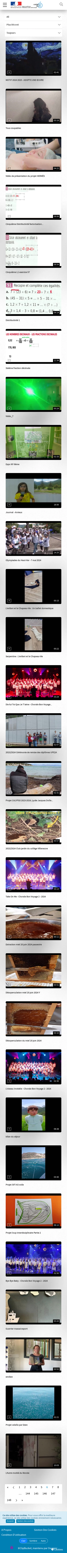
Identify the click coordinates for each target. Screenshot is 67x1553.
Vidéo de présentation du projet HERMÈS (25, 176)
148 (9, 1500)
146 (44, 1494)
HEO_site (13, 131)
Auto (43, 1540)
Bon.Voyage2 (15, 707)
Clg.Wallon (14, 947)
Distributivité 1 (13, 320)
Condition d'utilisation (13, 1535)
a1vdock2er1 (15, 611)
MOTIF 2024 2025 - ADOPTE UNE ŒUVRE (25, 80)
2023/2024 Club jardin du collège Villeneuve (27, 848)
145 (36, 1494)
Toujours (11, 33)
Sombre (33, 1540)
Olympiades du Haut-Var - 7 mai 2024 (23, 560)
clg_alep (13, 467)
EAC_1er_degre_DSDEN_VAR (23, 83)
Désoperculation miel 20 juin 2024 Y (23, 992)
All (8, 17)
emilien (9, 1376)
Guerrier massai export (17, 1328)
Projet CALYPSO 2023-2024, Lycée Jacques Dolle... (29, 800)
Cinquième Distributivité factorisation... (24, 224)
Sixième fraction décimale (18, 368)
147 (53, 1494)
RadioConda (15, 1332)
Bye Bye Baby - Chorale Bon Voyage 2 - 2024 (27, 1280)
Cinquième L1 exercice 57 (18, 272)
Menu (5, 5)
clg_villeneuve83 (17, 755)
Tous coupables (13, 128)
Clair (23, 1540)
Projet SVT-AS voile (15, 1184)
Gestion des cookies (25, 1521)
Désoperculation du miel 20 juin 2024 (23, 1040)
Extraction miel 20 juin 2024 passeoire (24, 944)
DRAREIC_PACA (16, 179)
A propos (6, 1530)
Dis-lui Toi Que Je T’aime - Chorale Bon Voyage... (29, 704)
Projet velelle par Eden (17, 1425)
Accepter (10, 1521)
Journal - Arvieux (14, 512)
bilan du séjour (13, 1136)
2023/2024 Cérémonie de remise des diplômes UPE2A (31, 752)
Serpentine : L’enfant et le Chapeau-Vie (24, 656)
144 (28, 1494)
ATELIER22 (14, 1188)
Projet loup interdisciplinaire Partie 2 (23, 1232)
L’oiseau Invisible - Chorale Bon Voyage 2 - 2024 (28, 1088)
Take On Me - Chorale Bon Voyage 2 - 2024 (26, 896)
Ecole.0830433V (16, 515)
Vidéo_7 (9, 416)
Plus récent (13, 24)
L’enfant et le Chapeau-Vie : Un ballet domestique (29, 608)
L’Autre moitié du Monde (17, 1473)
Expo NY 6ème (12, 464)
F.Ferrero (13, 803)
